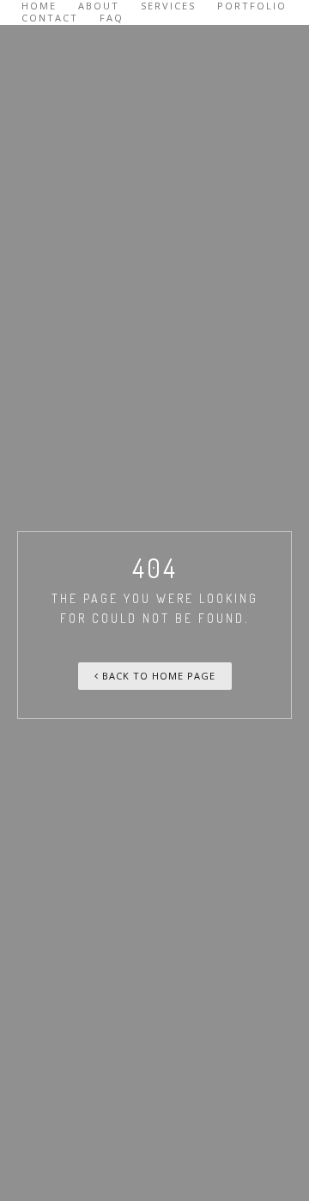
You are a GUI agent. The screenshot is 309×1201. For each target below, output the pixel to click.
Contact (49, 18)
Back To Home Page (157, 675)
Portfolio (252, 6)
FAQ (112, 18)
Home (39, 6)
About (98, 6)
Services (168, 6)
